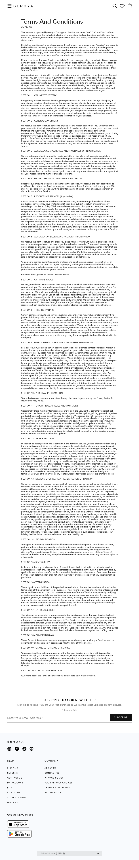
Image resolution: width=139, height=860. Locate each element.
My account (15, 782)
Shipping (12, 768)
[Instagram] (9, 750)
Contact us (52, 773)
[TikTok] (24, 750)
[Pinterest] (31, 751)
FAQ (9, 787)
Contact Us (14, 777)
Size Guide (13, 792)
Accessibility (53, 792)
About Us (50, 768)
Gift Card (13, 802)
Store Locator (16, 797)
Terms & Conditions (57, 787)
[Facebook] (17, 751)
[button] (9, 6)
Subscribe (121, 717)
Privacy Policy (54, 777)
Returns (12, 773)
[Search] (114, 5)
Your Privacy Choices (59, 782)
